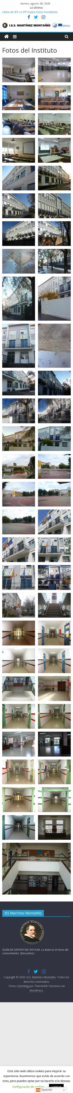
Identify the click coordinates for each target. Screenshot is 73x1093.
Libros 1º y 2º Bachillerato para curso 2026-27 (30, 12)
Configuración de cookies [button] (28, 1086)
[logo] (32, 921)
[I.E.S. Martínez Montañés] (6, 37)
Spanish (46, 1089)
